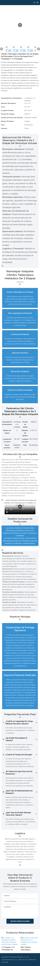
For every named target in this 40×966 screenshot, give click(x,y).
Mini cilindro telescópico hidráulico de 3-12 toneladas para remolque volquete (29, 948)
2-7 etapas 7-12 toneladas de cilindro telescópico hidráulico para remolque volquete (10, 948)
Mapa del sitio (23, 959)
